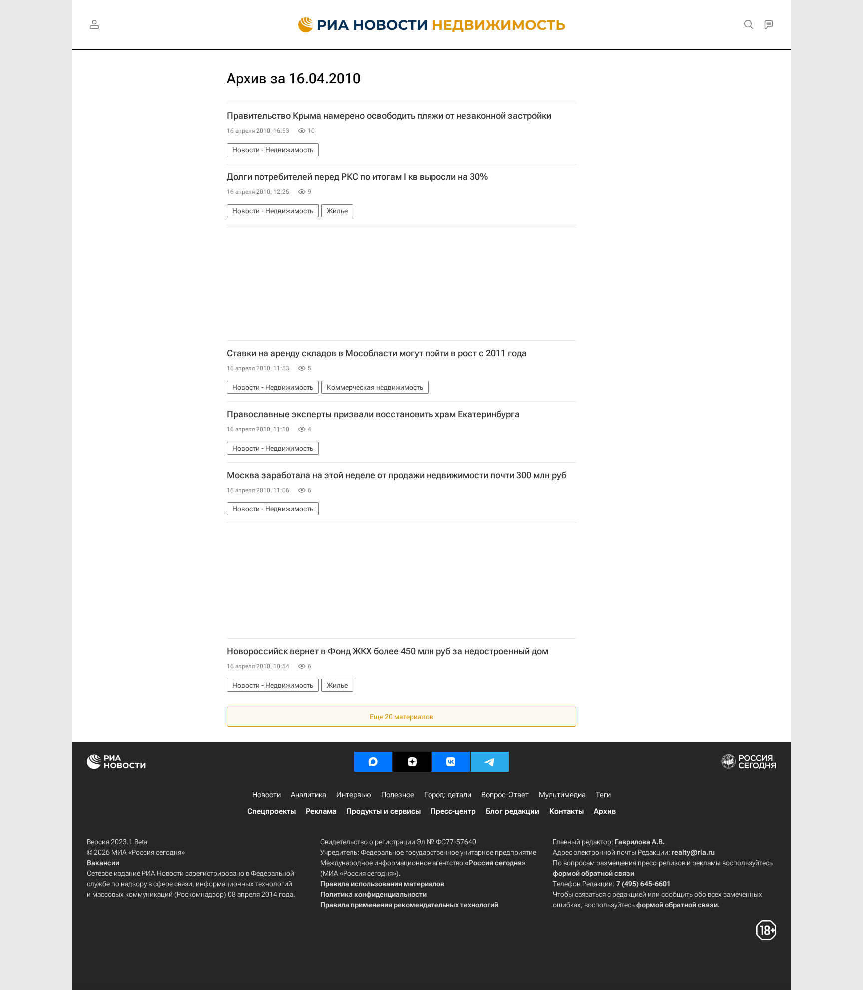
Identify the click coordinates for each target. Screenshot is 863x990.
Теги (603, 794)
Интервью (353, 794)
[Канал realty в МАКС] (373, 762)
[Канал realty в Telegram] (490, 762)
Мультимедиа (562, 794)
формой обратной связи (593, 873)
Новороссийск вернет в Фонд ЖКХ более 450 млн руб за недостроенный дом (387, 651)
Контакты (566, 811)
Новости (266, 794)
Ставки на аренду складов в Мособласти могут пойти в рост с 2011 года (377, 353)
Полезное (397, 794)
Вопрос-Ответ (505, 794)
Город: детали (447, 794)
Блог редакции (512, 811)
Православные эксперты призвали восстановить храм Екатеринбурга (373, 414)
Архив (605, 811)
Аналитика (308, 794)
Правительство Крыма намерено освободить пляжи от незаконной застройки (389, 116)
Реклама (321, 811)
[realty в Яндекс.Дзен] (412, 762)
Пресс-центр (453, 811)
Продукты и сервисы (383, 811)
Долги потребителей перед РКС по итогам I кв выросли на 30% (357, 177)
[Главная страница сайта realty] (431, 25)
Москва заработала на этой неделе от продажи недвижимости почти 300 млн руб (396, 475)
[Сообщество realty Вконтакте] (451, 762)
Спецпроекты (271, 811)
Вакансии (103, 863)
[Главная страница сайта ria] (357, 25)
